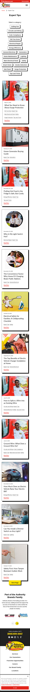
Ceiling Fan (15, 26)
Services (15, 654)
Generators (23, 52)
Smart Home (7, 65)
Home (3, 10)
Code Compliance (15, 35)
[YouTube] (12, 637)
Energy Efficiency (15, 48)
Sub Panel (7, 69)
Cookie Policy (16, 684)
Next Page (15, 583)
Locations (15, 671)
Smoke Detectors (21, 65)
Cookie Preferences (6, 684)
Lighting (23, 56)
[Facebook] (21, 637)
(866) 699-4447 (15, 634)
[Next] (17, 623)
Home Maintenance (10, 56)
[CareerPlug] (9, 637)
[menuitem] (15, 654)
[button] (26, 5)
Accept (15, 687)
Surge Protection (20, 69)
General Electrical (9, 52)
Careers (15, 664)
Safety (24, 60)
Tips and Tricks (15, 73)
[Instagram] (15, 637)
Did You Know (15, 39)
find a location (25, 1)
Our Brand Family (15, 667)
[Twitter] (18, 637)
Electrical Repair (15, 43)
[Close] (28, 676)
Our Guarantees (15, 657)
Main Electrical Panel (11, 60)
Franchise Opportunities (15, 660)
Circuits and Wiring (15, 31)
